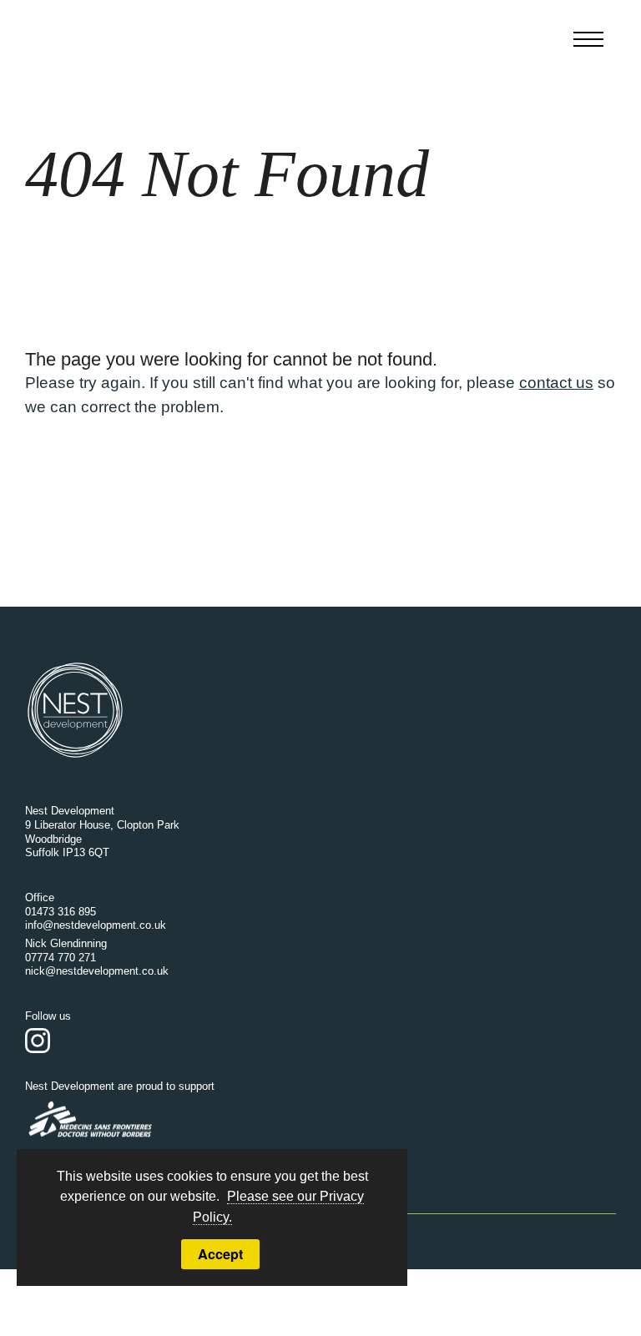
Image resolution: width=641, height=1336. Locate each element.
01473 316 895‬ (60, 911)
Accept (220, 1253)
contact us (556, 382)
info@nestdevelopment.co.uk (95, 925)
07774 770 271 (60, 957)
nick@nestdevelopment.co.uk (97, 971)
